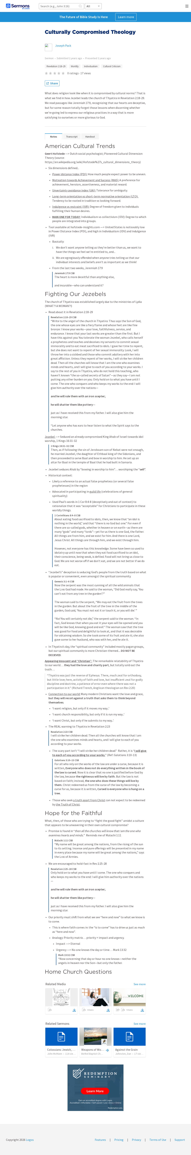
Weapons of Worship (94, 1049)
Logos (29, 1140)
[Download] (74, 1010)
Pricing (118, 1140)
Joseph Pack (63, 45)
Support (180, 1140)
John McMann (54, 1053)
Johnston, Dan (123, 1053)
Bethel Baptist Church (93, 1053)
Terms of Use (157, 1140)
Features (100, 1140)
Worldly (75, 66)
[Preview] (107, 1050)
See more (140, 984)
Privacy (136, 1140)
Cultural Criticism (111, 66)
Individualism (91, 66)
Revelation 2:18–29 (56, 66)
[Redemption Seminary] (95, 1088)
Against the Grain (126, 1049)
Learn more (126, 17)
